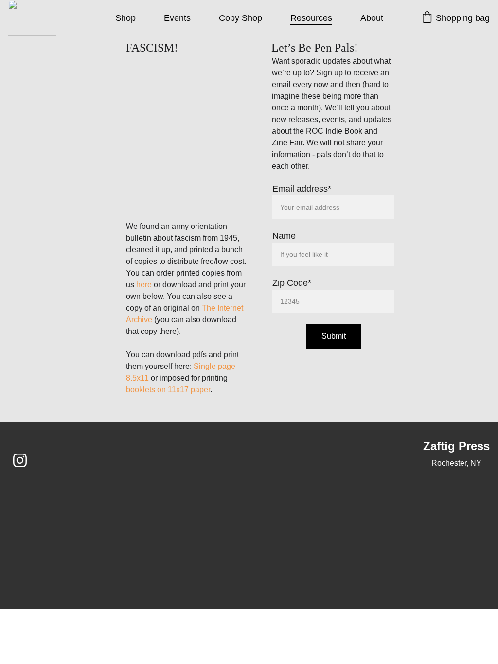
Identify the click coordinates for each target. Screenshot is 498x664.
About (371, 18)
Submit (333, 336)
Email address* (301, 188)
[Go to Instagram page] (20, 460)
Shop (125, 18)
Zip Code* (291, 283)
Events (177, 18)
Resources (311, 18)
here (144, 284)
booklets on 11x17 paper (168, 389)
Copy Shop (240, 18)
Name (284, 236)
